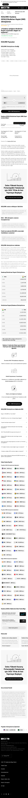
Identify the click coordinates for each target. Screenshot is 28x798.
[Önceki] (2, 730)
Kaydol (22, 7)
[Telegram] (3, 794)
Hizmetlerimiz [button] (4, 772)
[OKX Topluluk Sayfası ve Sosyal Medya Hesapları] (10, 794)
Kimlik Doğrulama (9, 381)
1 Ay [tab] (16, 60)
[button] (18, 8)
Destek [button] (3, 775)
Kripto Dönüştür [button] (5, 782)
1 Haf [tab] (12, 60)
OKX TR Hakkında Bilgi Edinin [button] (8, 762)
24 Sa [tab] (8, 60)
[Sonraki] (26, 730)
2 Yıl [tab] (25, 60)
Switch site (5, 4)
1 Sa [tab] (3, 60)
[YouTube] (8, 794)
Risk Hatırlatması (14, 713)
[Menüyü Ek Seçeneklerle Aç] (26, 8)
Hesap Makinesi (9, 12)
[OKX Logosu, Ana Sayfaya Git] (5, 8)
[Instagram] (6, 794)
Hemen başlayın (6, 645)
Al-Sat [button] (2, 786)
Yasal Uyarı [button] (4, 765)
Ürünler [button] (3, 769)
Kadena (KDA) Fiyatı (11, 141)
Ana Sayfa (2, 12)
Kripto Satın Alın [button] (5, 779)
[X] (1, 794)
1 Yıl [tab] (20, 60)
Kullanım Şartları (5, 713)
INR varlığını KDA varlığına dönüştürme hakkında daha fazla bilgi (12, 339)
